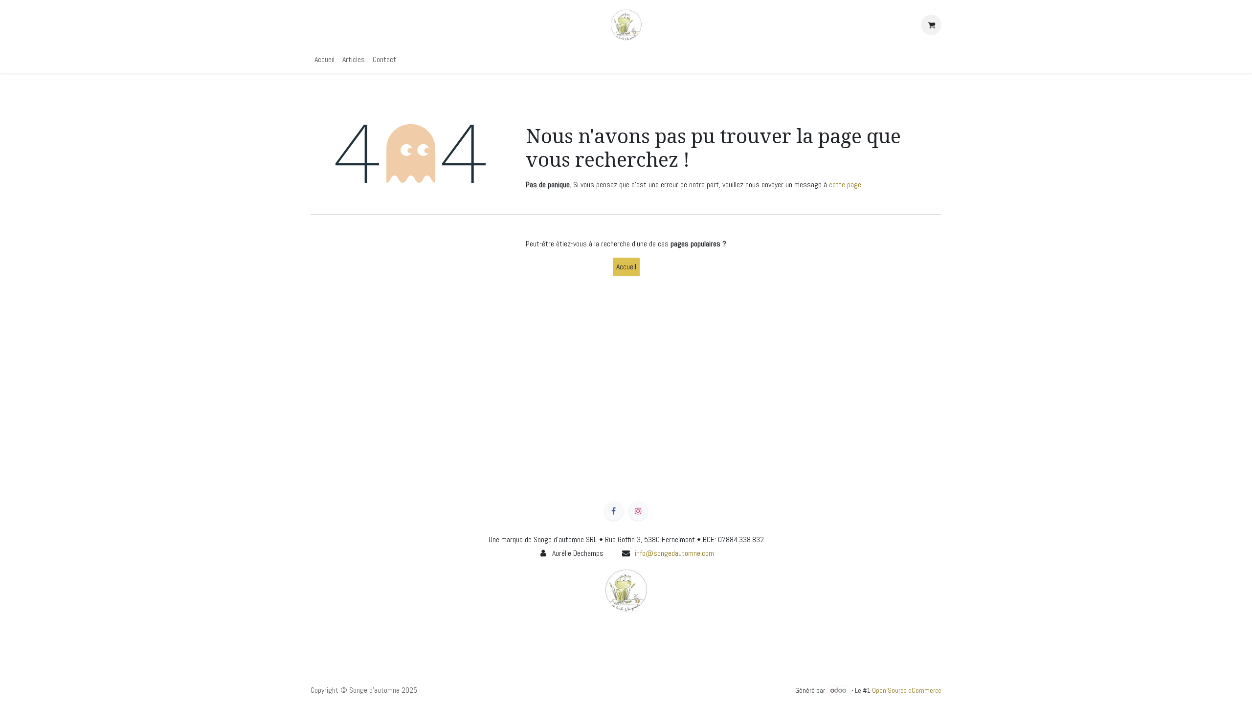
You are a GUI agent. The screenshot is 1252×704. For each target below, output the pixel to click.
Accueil (626, 267)
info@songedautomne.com (674, 553)
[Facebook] (614, 511)
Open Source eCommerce (906, 690)
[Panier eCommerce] (931, 25)
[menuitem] (324, 59)
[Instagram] (638, 511)
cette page (845, 184)
